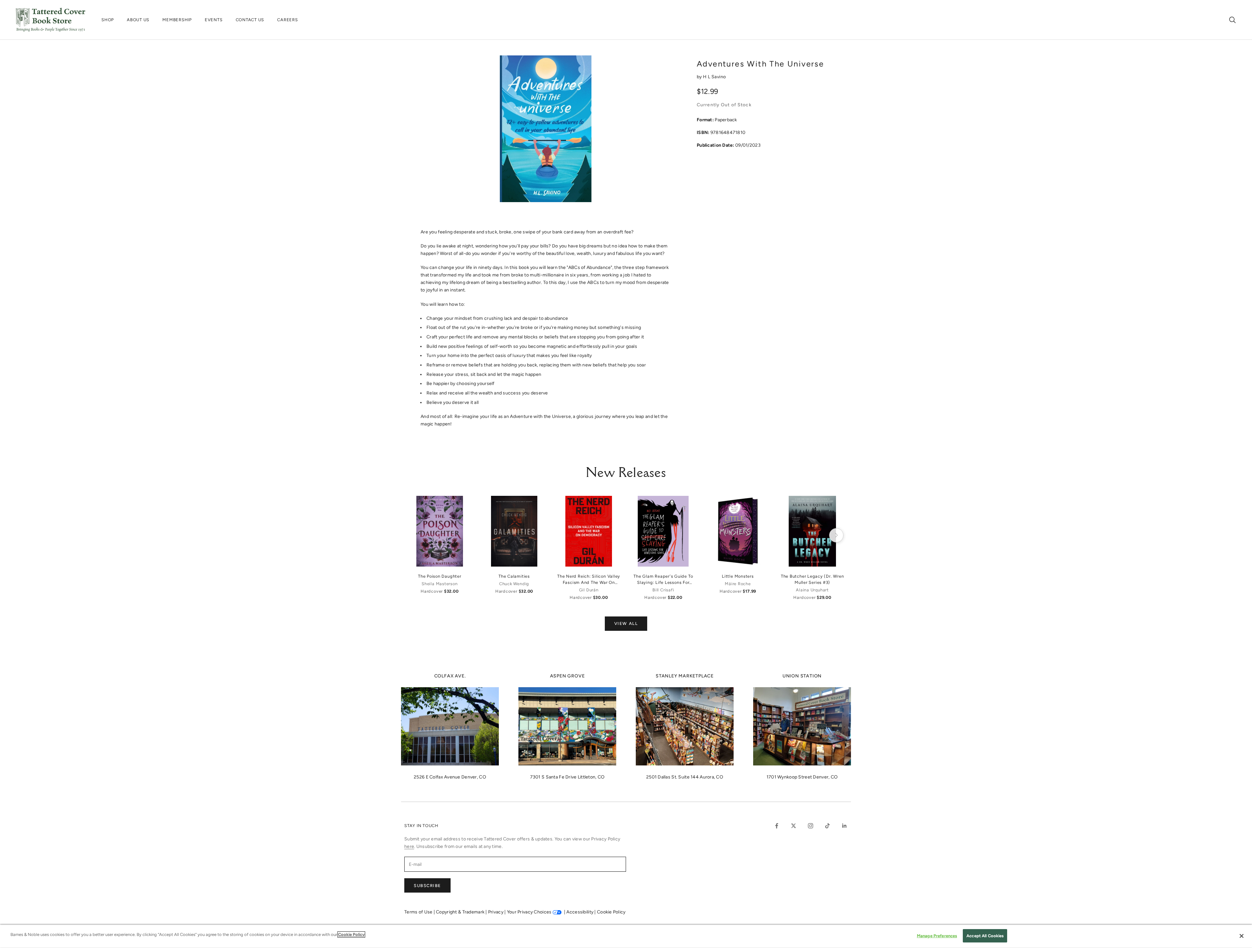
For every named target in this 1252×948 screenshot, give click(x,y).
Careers (287, 19)
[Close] (1241, 936)
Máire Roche (738, 583)
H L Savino (714, 77)
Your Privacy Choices (529, 912)
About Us (138, 19)
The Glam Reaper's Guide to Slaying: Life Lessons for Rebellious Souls (663, 579)
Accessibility (580, 912)
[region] (626, 936)
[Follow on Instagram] (810, 825)
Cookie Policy (611, 912)
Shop (107, 19)
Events (214, 19)
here (409, 846)
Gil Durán (589, 589)
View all (626, 623)
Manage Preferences (937, 935)
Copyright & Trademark (460, 912)
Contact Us (250, 19)
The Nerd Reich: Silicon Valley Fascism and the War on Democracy (588, 579)
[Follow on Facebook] (776, 825)
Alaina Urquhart (812, 589)
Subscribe (427, 885)
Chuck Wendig (514, 583)
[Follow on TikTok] (827, 825)
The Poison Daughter (439, 576)
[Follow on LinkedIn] (844, 825)
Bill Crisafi (663, 589)
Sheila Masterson (439, 583)
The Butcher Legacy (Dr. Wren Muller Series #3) (812, 579)
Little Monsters (738, 576)
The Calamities (514, 576)
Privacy (496, 912)
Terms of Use (419, 912)
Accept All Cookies (985, 935)
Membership (177, 19)
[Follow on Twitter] (793, 825)
